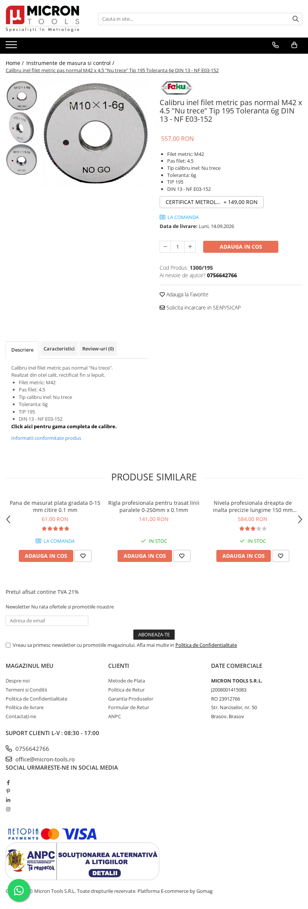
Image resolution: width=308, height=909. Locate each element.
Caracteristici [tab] (59, 348)
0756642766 (31, 748)
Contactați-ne (21, 716)
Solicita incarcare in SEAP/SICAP (203, 307)
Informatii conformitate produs (46, 438)
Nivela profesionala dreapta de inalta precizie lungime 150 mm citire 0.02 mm (253, 506)
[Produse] (12, 47)
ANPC (114, 716)
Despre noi (18, 680)
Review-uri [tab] (98, 348)
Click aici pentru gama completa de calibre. (64, 426)
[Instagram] (8, 809)
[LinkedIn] (8, 800)
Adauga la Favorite (186, 294)
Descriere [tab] (22, 349)
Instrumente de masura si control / (71, 62)
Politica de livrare (25, 707)
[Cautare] (295, 19)
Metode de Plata (126, 680)
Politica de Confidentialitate (206, 645)
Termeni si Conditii (26, 689)
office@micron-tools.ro (44, 759)
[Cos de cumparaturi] (294, 45)
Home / (15, 62)
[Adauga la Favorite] (83, 556)
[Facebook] (8, 782)
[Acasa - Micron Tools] (43, 19)
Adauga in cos (241, 246)
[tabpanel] (94, 133)
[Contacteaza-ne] (275, 45)
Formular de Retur (128, 707)
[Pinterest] (8, 791)
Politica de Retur (126, 689)
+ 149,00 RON (212, 201)
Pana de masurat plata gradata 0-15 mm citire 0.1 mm (55, 506)
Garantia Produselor (130, 698)
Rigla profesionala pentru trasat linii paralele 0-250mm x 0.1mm (153, 506)
